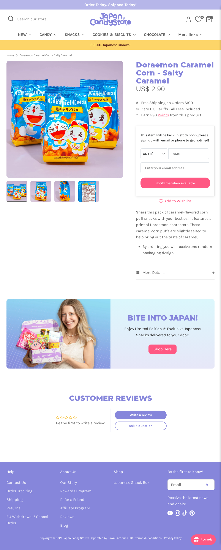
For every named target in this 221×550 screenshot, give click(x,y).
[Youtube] (170, 513)
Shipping (14, 499)
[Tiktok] (184, 513)
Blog (64, 525)
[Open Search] (10, 18)
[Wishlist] (198, 19)
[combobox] (34, 19)
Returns (13, 508)
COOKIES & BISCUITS (112, 34)
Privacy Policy (173, 538)
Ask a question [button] (141, 426)
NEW (23, 34)
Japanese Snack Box (131, 482)
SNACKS (73, 34)
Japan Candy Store (75, 538)
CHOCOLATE (155, 34)
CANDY (46, 34)
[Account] (188, 19)
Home (10, 55)
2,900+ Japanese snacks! (110, 45)
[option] (110, 45)
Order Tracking (19, 491)
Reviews (67, 516)
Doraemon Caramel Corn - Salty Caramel (45, 55)
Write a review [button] (141, 415)
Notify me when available (175, 183)
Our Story (68, 482)
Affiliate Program (75, 508)
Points (163, 115)
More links (188, 34)
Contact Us (16, 482)
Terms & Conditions (148, 538)
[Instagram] (177, 513)
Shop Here (162, 349)
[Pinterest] (192, 513)
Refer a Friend (72, 499)
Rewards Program (76, 491)
